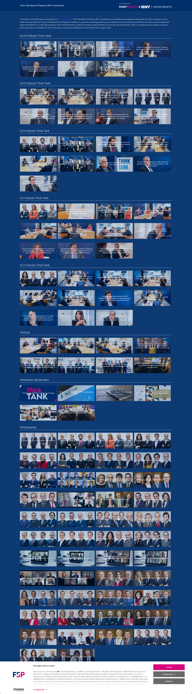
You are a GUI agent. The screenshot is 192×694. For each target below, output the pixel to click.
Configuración (38, 690)
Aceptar (169, 667)
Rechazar (169, 681)
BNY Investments (65, 19)
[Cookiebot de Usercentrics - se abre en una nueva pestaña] (19, 689)
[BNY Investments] (155, 6)
